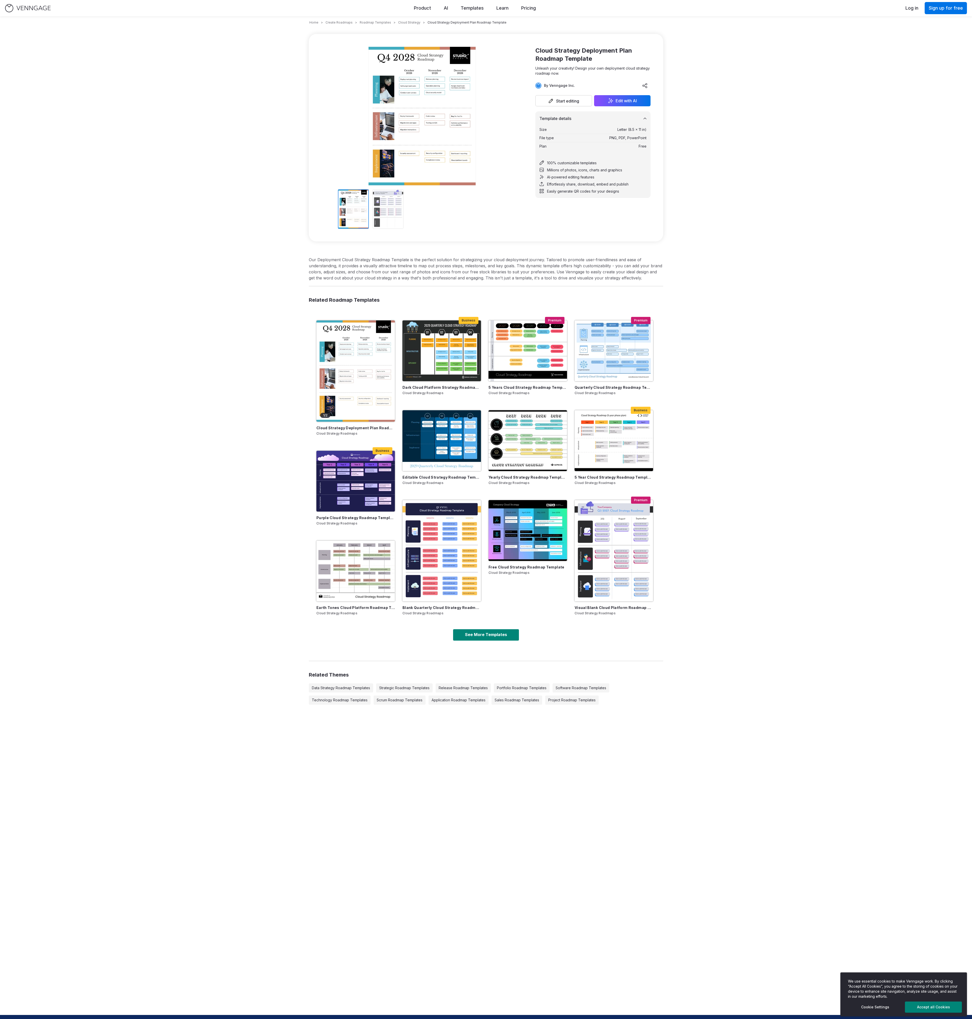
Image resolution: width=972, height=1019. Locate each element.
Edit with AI (626, 100)
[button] (563, 100)
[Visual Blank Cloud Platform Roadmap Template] (614, 550)
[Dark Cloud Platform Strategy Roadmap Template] (441, 350)
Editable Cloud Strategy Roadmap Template (441, 477)
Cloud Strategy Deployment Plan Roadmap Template (355, 428)
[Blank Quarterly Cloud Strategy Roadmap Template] (441, 550)
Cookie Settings (875, 1007)
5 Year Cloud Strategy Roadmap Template (614, 477)
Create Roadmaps (339, 22)
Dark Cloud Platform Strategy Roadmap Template (441, 387)
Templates (472, 8)
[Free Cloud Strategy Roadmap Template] (528, 530)
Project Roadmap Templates (572, 700)
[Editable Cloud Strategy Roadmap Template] (441, 440)
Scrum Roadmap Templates (399, 700)
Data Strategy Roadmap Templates (341, 688)
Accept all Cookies (933, 1007)
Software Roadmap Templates (581, 688)
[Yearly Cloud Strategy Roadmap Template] (528, 440)
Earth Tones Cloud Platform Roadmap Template (355, 607)
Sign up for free (946, 8)
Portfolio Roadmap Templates (521, 688)
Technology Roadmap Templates (340, 700)
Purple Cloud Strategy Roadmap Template (355, 518)
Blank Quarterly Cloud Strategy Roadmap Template (441, 607)
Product (422, 8)
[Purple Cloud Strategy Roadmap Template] (355, 481)
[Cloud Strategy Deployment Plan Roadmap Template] (355, 371)
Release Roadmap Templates (463, 688)
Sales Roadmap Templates (517, 700)
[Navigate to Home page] (28, 8)
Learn (502, 8)
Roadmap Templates (375, 22)
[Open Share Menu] (645, 85)
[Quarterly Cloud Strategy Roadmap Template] (614, 350)
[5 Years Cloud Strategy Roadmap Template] (528, 350)
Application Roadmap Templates (458, 700)
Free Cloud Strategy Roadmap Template (526, 567)
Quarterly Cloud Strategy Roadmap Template (614, 387)
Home (313, 22)
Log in (911, 8)
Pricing (528, 8)
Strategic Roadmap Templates (404, 688)
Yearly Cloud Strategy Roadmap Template (528, 477)
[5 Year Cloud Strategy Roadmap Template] (614, 440)
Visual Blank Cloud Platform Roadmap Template (614, 607)
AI (446, 8)
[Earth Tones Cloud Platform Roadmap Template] (355, 571)
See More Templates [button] (486, 634)
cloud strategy (409, 22)
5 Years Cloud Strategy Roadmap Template (528, 387)
